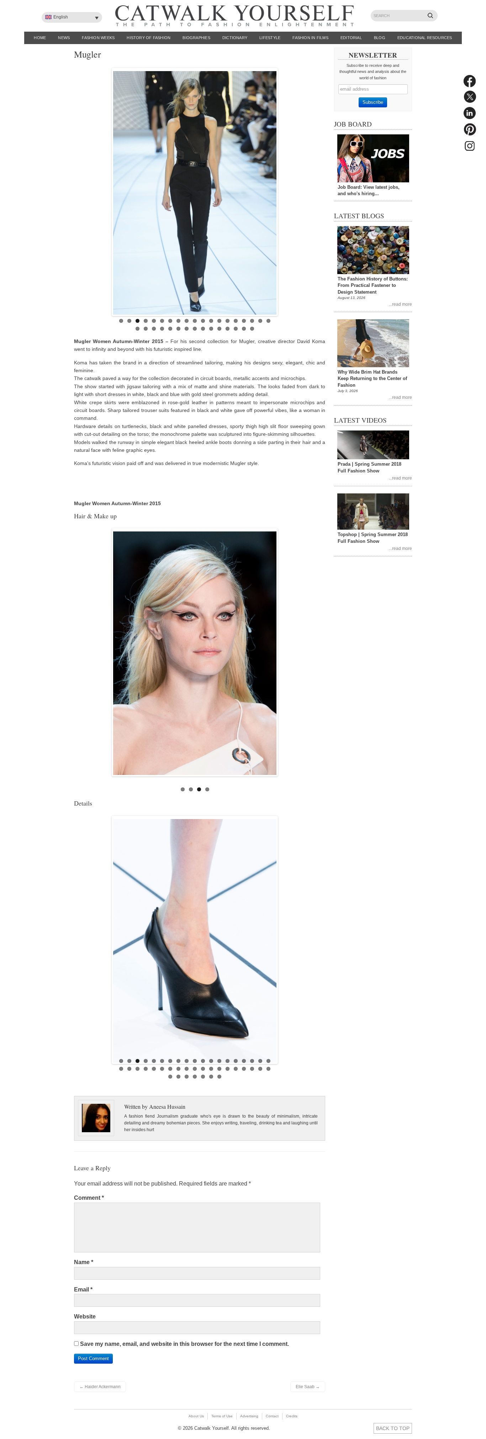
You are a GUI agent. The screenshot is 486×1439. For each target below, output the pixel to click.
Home (40, 38)
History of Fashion (148, 38)
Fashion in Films (310, 38)
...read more (400, 304)
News (64, 38)
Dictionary (234, 38)
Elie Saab (308, 1386)
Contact (272, 1416)
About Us (196, 1416)
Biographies (196, 38)
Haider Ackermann (100, 1386)
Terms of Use (222, 1416)
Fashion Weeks (98, 38)
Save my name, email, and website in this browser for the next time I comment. (184, 1344)
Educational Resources (424, 38)
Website (85, 1317)
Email (83, 1289)
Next (284, 190)
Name (83, 1262)
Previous (105, 190)
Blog (379, 38)
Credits (291, 1416)
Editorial (351, 38)
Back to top (393, 1428)
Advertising (249, 1416)
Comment (89, 1198)
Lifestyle (269, 38)
